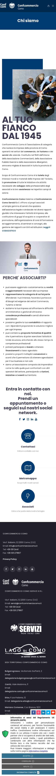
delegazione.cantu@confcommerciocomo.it (26, 691)
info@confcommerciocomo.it (23, 546)
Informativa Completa (38, 751)
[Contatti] (28, 438)
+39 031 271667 (14, 553)
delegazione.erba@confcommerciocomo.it (31, 701)
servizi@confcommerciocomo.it (26, 603)
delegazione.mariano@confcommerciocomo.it (27, 714)
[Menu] (52, 6)
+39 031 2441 (12, 549)
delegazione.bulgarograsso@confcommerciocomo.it (30, 678)
